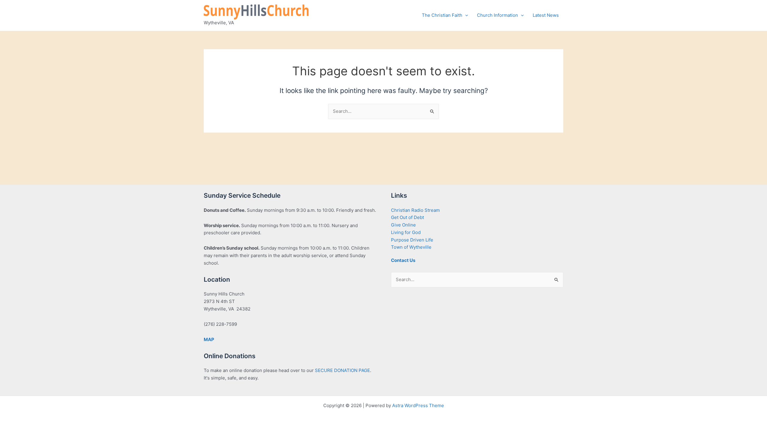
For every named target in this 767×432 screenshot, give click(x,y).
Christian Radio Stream (415, 210)
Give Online (403, 225)
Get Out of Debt (407, 217)
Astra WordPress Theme (418, 405)
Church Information (497, 15)
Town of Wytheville (411, 247)
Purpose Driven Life (412, 240)
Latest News (546, 15)
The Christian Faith (442, 15)
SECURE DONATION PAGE (342, 370)
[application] (465, 15)
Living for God (406, 232)
